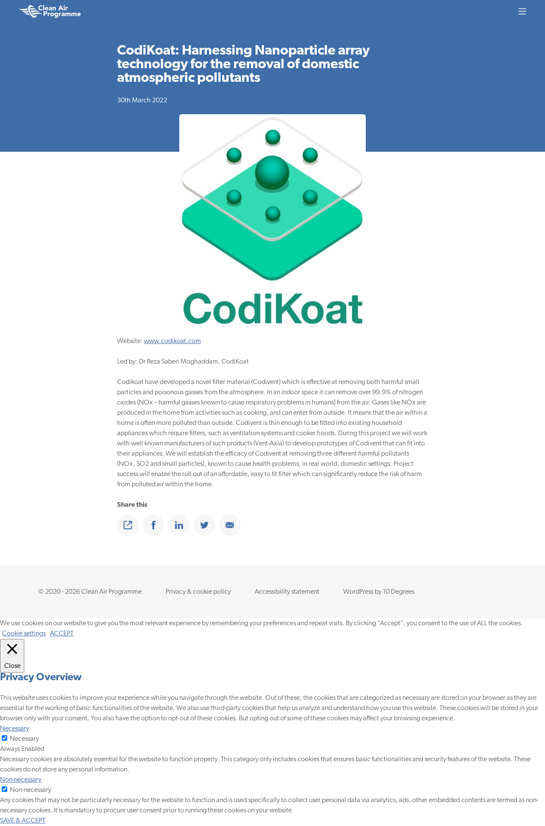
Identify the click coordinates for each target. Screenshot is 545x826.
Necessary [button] (14, 728)
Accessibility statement (287, 592)
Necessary (24, 739)
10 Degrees (398, 592)
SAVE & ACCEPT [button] (23, 820)
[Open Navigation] (522, 11)
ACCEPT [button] (62, 633)
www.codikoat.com (172, 341)
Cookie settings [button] (24, 633)
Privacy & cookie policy (198, 592)
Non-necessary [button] (20, 780)
